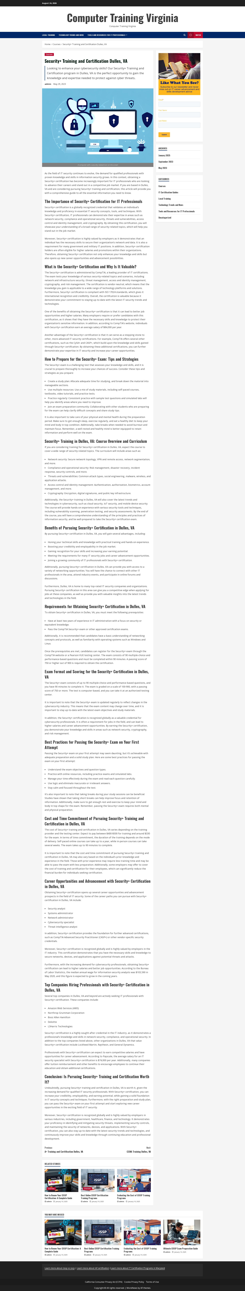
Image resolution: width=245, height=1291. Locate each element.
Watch (198, 35)
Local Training (48, 35)
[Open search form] (185, 34)
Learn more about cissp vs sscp (60, 1268)
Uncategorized (164, 217)
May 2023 (162, 167)
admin (48, 84)
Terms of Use (152, 1282)
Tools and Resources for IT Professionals (106, 35)
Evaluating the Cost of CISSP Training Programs (133, 1197)
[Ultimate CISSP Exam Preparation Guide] (181, 1232)
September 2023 (165, 161)
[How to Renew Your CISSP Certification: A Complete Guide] (61, 1180)
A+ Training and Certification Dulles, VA (64, 1149)
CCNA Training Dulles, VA (139, 1149)
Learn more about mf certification (93, 1268)
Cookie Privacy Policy (134, 1282)
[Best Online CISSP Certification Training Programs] (98, 1180)
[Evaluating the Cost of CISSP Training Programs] (134, 1180)
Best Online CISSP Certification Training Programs (94, 1197)
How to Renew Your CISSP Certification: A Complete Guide (58, 1197)
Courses (49, 54)
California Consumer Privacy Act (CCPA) (103, 1282)
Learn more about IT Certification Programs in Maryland (138, 1268)
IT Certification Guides (168, 192)
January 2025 (164, 155)
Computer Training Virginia (122, 17)
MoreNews (132, 1288)
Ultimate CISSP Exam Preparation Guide (180, 1248)
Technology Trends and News (71, 35)
